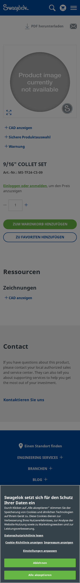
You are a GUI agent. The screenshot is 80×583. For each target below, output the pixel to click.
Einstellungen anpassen (40, 551)
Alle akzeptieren (40, 575)
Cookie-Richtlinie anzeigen (24, 542)
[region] (40, 534)
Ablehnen (40, 563)
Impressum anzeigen (58, 542)
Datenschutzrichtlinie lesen (23, 535)
